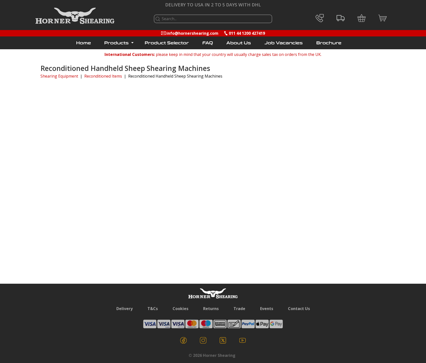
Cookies (180, 308)
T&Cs (152, 308)
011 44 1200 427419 (247, 33)
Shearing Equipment (59, 76)
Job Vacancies (284, 43)
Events (266, 308)
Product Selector (167, 43)
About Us (238, 43)
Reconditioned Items (103, 76)
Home (83, 43)
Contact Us (299, 308)
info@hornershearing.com (192, 33)
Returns (211, 308)
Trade (239, 308)
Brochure (328, 43)
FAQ (207, 43)
